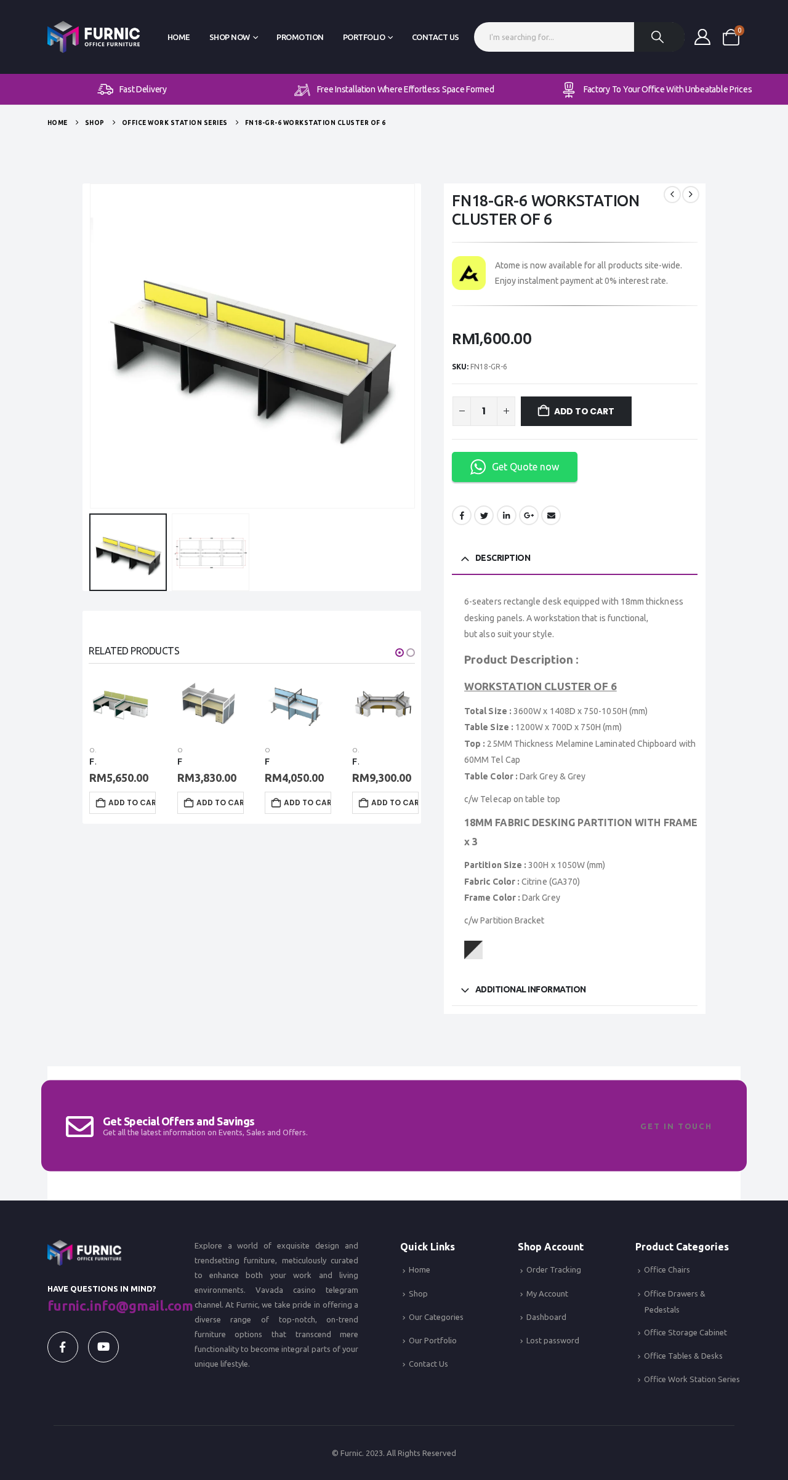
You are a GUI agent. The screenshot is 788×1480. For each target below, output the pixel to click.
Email (551, 515)
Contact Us (435, 37)
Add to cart (584, 411)
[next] (690, 194)
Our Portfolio (433, 1340)
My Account (547, 1293)
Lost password (552, 1340)
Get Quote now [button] (525, 466)
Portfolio (364, 37)
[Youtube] (103, 1347)
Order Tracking (553, 1269)
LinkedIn (507, 515)
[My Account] (702, 37)
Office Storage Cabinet (685, 1332)
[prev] (672, 194)
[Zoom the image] (84, 1247)
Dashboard (546, 1317)
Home (178, 37)
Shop (418, 1293)
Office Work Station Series (692, 1379)
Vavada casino (285, 1289)
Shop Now (229, 37)
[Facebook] (62, 1347)
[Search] (659, 37)
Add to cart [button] (132, 802)
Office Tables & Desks (683, 1355)
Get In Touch (676, 1126)
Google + (529, 515)
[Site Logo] (93, 37)
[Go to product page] (120, 704)
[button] (91, 346)
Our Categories (436, 1317)
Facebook (462, 515)
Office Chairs (667, 1269)
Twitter (484, 515)
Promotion (300, 37)
